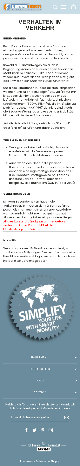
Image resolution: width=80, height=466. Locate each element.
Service (40, 392)
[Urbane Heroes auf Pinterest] (42, 430)
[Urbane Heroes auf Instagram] (51, 430)
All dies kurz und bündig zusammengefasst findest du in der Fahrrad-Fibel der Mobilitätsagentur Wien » (35, 225)
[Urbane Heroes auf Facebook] (26, 430)
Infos (40, 380)
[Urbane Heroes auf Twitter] (34, 430)
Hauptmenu (40, 357)
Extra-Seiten (40, 369)
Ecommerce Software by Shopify (40, 461)
